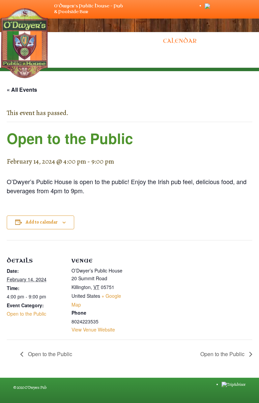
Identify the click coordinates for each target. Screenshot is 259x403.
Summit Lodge (130, 58)
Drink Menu (74, 41)
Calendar (180, 41)
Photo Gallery (129, 41)
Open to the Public (26, 313)
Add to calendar (42, 222)
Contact (219, 41)
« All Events (22, 89)
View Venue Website (93, 329)
